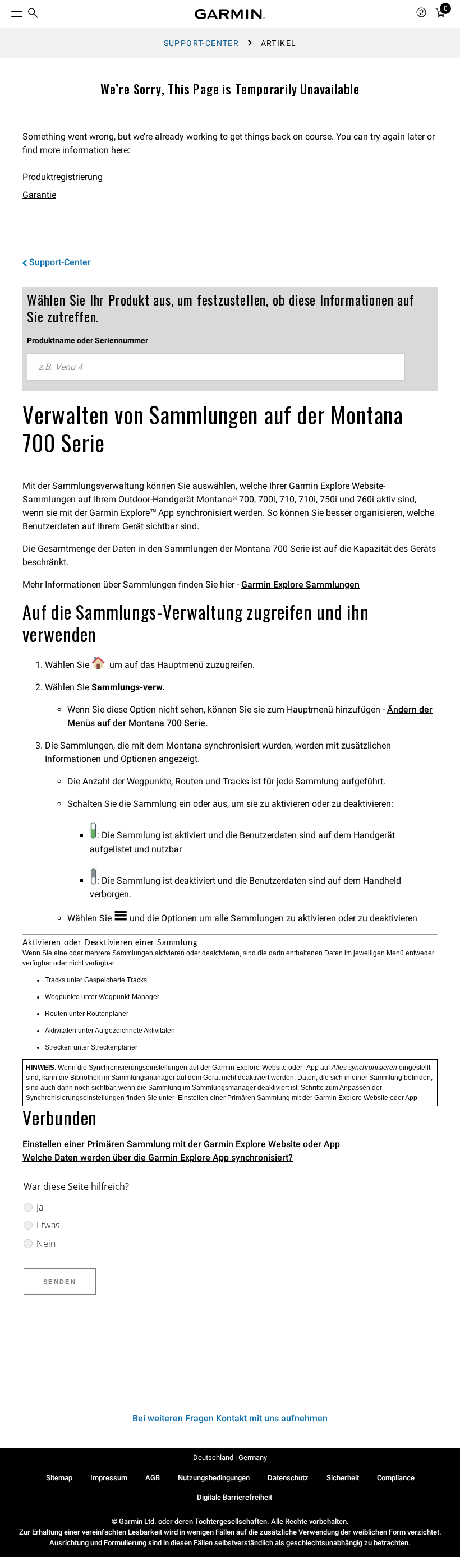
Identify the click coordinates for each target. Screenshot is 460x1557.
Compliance (396, 1477)
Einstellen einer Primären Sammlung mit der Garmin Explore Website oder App (297, 1098)
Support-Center (202, 43)
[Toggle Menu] (6, 11)
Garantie (39, 195)
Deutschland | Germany (230, 1457)
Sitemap (59, 1477)
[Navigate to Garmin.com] (230, 14)
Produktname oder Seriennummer (87, 340)
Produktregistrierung (62, 177)
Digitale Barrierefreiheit (234, 1497)
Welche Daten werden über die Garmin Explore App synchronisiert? (157, 1157)
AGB (152, 1477)
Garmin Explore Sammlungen (300, 584)
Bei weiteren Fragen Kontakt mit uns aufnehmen (230, 1418)
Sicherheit (342, 1477)
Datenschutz (288, 1477)
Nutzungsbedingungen (214, 1477)
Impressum (108, 1477)
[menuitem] (33, 14)
